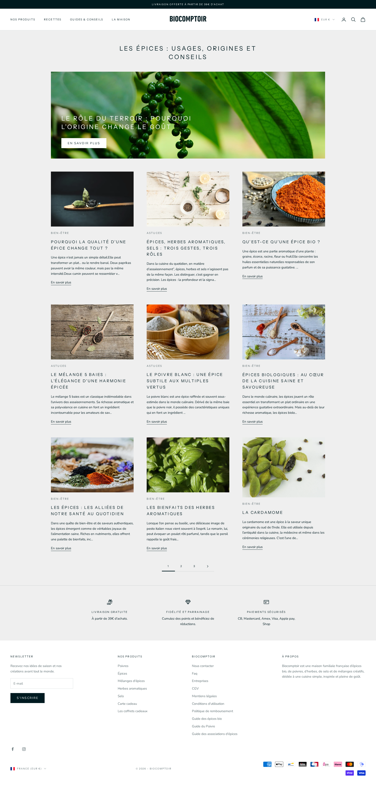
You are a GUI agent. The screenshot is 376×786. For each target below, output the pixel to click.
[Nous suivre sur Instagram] (24, 749)
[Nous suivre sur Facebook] (12, 749)
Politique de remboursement (212, 711)
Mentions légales (204, 696)
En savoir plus (84, 143)
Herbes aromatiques (132, 688)
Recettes (52, 19)
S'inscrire (27, 698)
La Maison (121, 19)
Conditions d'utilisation (208, 704)
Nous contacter (203, 666)
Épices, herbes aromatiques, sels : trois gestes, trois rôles (186, 248)
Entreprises (200, 681)
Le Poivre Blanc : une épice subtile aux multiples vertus (185, 381)
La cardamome (262, 512)
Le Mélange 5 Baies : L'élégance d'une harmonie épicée (88, 381)
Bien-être (60, 233)
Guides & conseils (86, 19)
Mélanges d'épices (131, 681)
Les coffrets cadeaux (133, 711)
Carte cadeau (127, 704)
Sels (121, 696)
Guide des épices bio (207, 719)
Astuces (154, 233)
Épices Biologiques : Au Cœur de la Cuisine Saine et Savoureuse (283, 381)
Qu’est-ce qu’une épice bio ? (281, 242)
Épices (122, 673)
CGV (195, 688)
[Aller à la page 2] (207, 566)
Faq (194, 673)
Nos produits (22, 19)
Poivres (123, 666)
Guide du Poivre (203, 726)
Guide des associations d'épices (214, 734)
